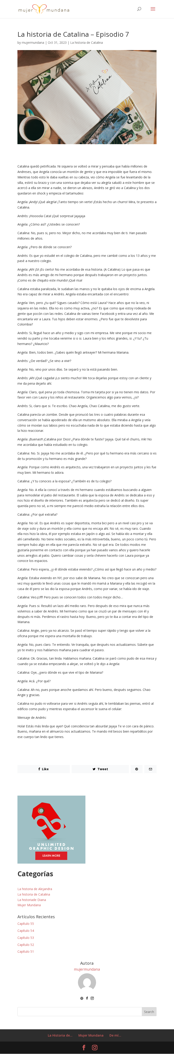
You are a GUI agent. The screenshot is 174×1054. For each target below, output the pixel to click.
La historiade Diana (31, 900)
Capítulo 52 (25, 944)
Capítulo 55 (25, 923)
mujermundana (33, 42)
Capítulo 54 (25, 930)
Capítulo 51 (25, 951)
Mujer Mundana (29, 905)
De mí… (115, 1035)
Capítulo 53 (25, 937)
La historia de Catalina (86, 42)
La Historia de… (60, 1035)
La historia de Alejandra (34, 889)
